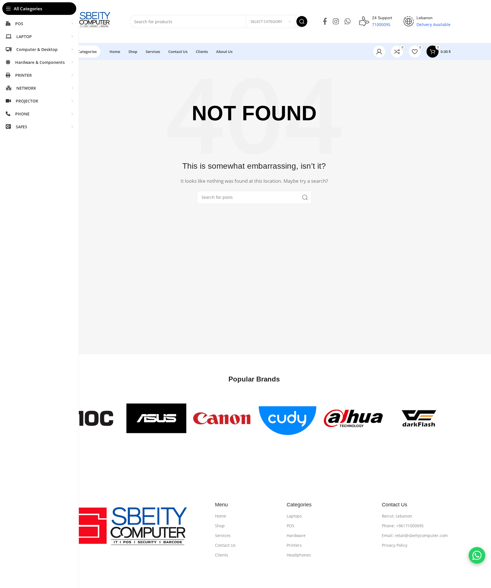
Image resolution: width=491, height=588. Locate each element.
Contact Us (225, 545)
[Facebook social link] (325, 21)
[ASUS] (156, 418)
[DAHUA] (353, 418)
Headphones (299, 555)
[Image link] (132, 530)
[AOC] (91, 418)
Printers (294, 545)
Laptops (294, 516)
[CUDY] (288, 418)
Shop (220, 525)
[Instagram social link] (336, 21)
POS (290, 525)
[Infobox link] (375, 21)
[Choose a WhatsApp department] (477, 555)
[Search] (301, 21)
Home (220, 516)
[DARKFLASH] (419, 418)
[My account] (379, 51)
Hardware (296, 535)
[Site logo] (88, 21)
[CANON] (222, 418)
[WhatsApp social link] (347, 21)
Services (223, 535)
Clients (221, 555)
